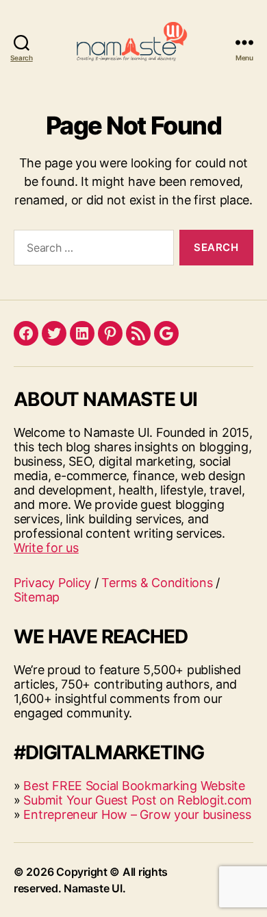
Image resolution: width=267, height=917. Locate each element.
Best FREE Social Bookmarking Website (133, 785)
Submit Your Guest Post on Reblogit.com (137, 800)
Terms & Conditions (156, 582)
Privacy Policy (52, 582)
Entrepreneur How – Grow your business (137, 814)
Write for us (46, 547)
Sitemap (37, 597)
